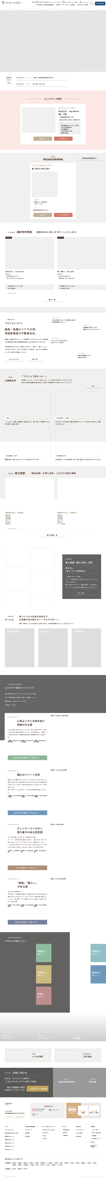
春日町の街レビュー (10, 1146)
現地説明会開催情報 (30, 1126)
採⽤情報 (94, 1135)
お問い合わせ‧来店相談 (94, 1146)
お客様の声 (78, 1126)
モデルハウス (28, 1130)
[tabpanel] (53, 41)
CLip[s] (44, 1135)
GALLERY (45, 1138)
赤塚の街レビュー (9, 1149)
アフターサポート (80, 1130)
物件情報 (27, 1133)
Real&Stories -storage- (49, 1130)
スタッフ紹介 (95, 1130)
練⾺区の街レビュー (10, 1136)
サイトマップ (98, 1176)
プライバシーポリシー (87, 1176)
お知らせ (92, 1142)
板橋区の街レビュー (10, 1139)
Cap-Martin (46, 1132)
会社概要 (92, 1126)
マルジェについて (9, 1130)
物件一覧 (52, 300)
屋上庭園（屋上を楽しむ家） (12, 1133)
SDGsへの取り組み (96, 1132)
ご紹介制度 (78, 1136)
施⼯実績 (27, 1136)
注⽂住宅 (65, 1132)
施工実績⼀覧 (52, 535)
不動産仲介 (65, 1135)
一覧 (8, 83)
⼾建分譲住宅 (66, 1129)
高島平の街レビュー (10, 1143)
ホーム (6, 1126)
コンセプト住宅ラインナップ (48, 1126)
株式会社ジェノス (96, 1138)
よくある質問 (79, 1133)
